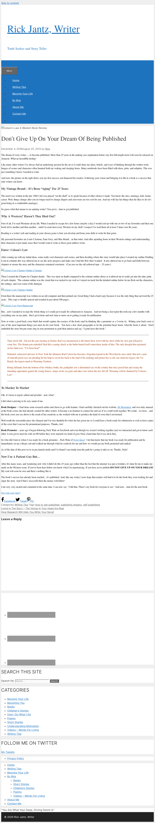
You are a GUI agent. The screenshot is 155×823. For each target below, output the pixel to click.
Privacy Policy (15, 758)
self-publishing (91, 504)
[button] (23, 100)
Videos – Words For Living (23, 729)
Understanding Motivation (23, 726)
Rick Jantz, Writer (43, 28)
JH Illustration (124, 407)
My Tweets (8, 752)
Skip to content (10, 3)
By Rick (16, 100)
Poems (11, 718)
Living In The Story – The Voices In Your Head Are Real (32, 508)
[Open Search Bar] (6, 63)
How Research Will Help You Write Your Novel (27, 512)
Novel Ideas (78, 439)
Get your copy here (10, 492)
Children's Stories (18, 710)
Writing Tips (19, 87)
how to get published (47, 504)
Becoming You (16, 702)
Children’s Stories (23, 788)
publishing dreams (71, 504)
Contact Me (19, 113)
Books (11, 706)
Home (15, 80)
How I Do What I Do (19, 714)
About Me (18, 107)
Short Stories (15, 722)
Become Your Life (22, 93)
